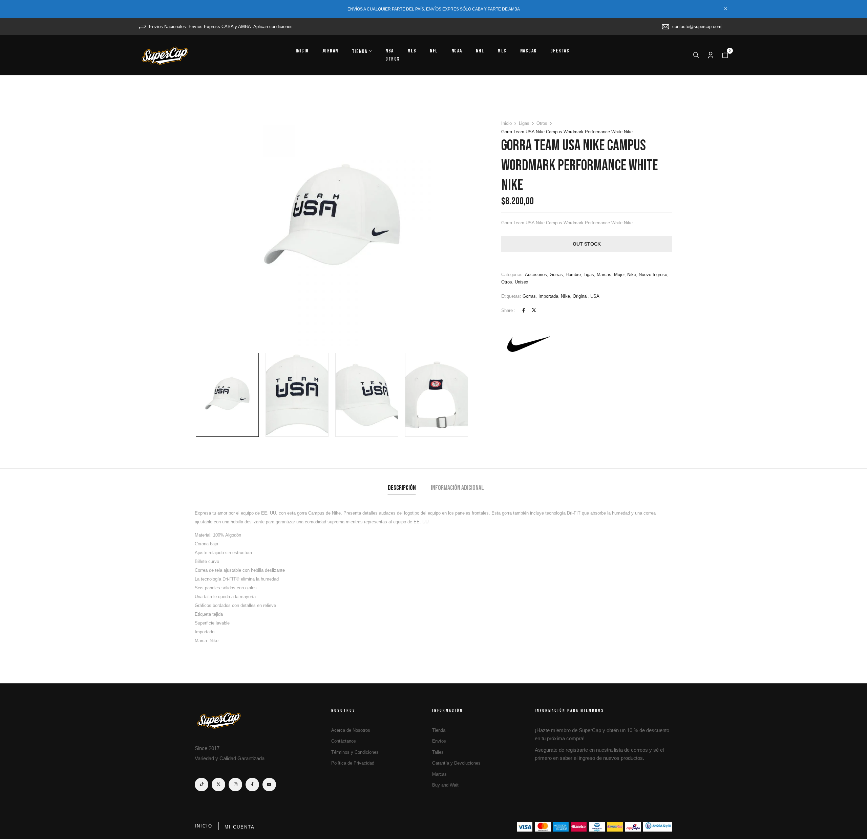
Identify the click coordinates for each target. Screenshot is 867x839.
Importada (548, 296)
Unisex (521, 282)
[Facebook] (523, 310)
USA (594, 296)
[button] (725, 55)
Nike (631, 274)
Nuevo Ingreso (653, 274)
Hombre (573, 274)
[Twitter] (534, 310)
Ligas (524, 123)
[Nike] (526, 344)
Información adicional (457, 488)
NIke (565, 296)
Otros (541, 123)
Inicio (506, 123)
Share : (508, 310)
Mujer (619, 274)
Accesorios (536, 274)
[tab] (402, 488)
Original (580, 296)
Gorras (556, 274)
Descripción (402, 488)
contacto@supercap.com (696, 26)
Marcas (604, 274)
